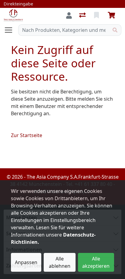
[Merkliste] (97, 15)
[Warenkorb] (112, 15)
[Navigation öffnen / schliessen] (11, 30)
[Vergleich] (83, 15)
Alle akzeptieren (96, 262)
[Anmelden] (69, 15)
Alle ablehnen (59, 262)
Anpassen (26, 262)
